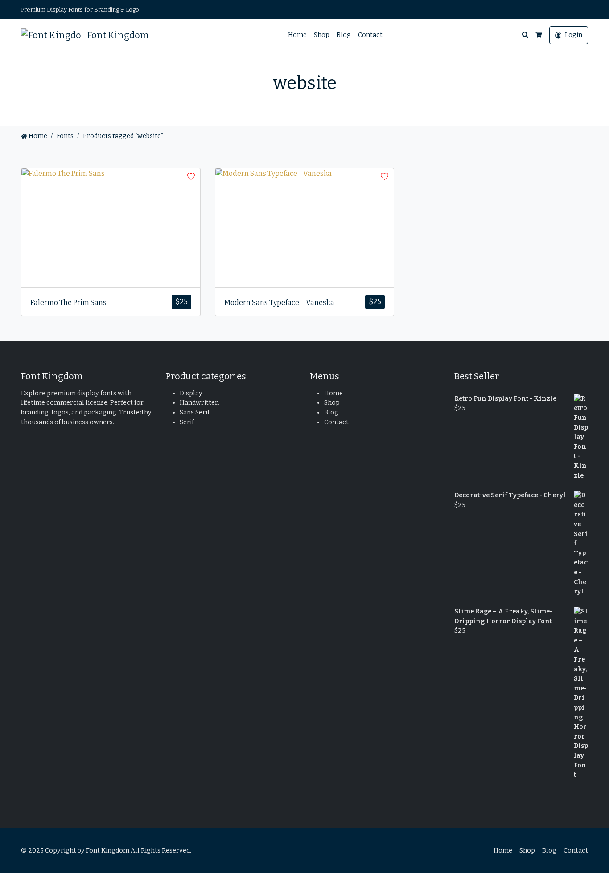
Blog (344, 35)
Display (191, 393)
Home (297, 35)
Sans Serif (195, 412)
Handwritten (199, 402)
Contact (370, 35)
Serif (187, 422)
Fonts (65, 136)
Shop (321, 35)
